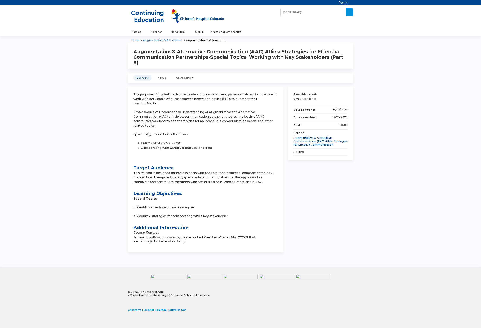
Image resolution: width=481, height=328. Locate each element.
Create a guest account (226, 31)
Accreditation (184, 77)
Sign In (343, 2)
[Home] (181, 16)
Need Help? (178, 31)
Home (136, 40)
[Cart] (352, 3)
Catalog (136, 31)
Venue (162, 77)
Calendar (156, 31)
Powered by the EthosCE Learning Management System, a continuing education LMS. (340, 322)
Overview (142, 77)
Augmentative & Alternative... (163, 40)
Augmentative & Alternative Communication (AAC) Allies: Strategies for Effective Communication (320, 141)
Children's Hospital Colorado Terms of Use (157, 310)
